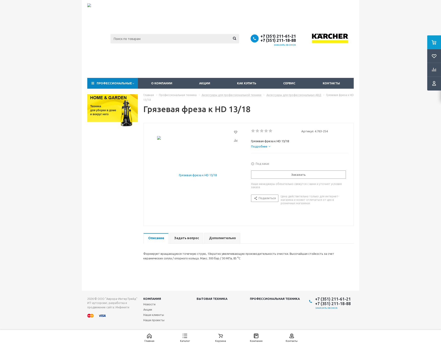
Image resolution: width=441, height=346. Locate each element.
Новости (149, 304)
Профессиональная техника (275, 298)
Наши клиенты (153, 314)
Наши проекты (153, 320)
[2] (257, 131)
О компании (161, 83)
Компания (152, 298)
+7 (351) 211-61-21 (278, 36)
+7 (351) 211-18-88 (278, 40)
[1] (253, 131)
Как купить (246, 83)
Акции (204, 83)
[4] (266, 131)
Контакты (331, 83)
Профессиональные (114, 83)
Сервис (289, 83)
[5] (271, 131)
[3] (262, 131)
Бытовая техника (212, 298)
